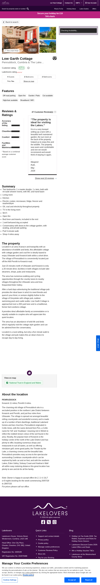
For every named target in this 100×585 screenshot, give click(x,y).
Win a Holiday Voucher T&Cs (83, 551)
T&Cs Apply (50, 16)
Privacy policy (43, 540)
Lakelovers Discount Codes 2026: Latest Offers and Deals (85, 546)
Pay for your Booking (46, 558)
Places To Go (58, 9)
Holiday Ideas (71, 9)
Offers (94, 9)
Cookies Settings (9, 580)
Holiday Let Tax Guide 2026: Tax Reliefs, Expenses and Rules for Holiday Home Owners (84, 538)
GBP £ (78, 3)
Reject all (88, 580)
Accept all (72, 580)
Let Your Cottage (56, 3)
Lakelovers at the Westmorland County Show (84, 555)
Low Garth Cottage (17, 59)
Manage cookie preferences (49, 547)
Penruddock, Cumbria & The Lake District (23, 62)
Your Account (91, 3)
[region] (50, 572)
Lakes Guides (84, 9)
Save (55, 58)
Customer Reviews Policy (48, 550)
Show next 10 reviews (44, 178)
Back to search (12, 22)
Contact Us (69, 3)
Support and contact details (48, 536)
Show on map (29, 81)
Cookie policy (43, 543)
